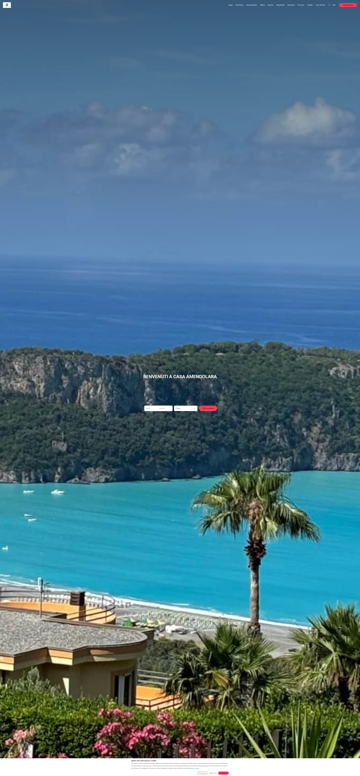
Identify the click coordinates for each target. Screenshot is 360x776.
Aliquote (270, 5)
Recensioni (291, 5)
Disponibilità (280, 5)
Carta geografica (251, 5)
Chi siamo (301, 5)
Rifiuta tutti (213, 773)
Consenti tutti (223, 773)
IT (329, 5)
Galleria (262, 5)
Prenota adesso (348, 5)
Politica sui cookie (194, 768)
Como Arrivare (320, 5)
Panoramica (239, 5)
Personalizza (202, 773)
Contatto (310, 5)
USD (334, 5)
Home (230, 5)
